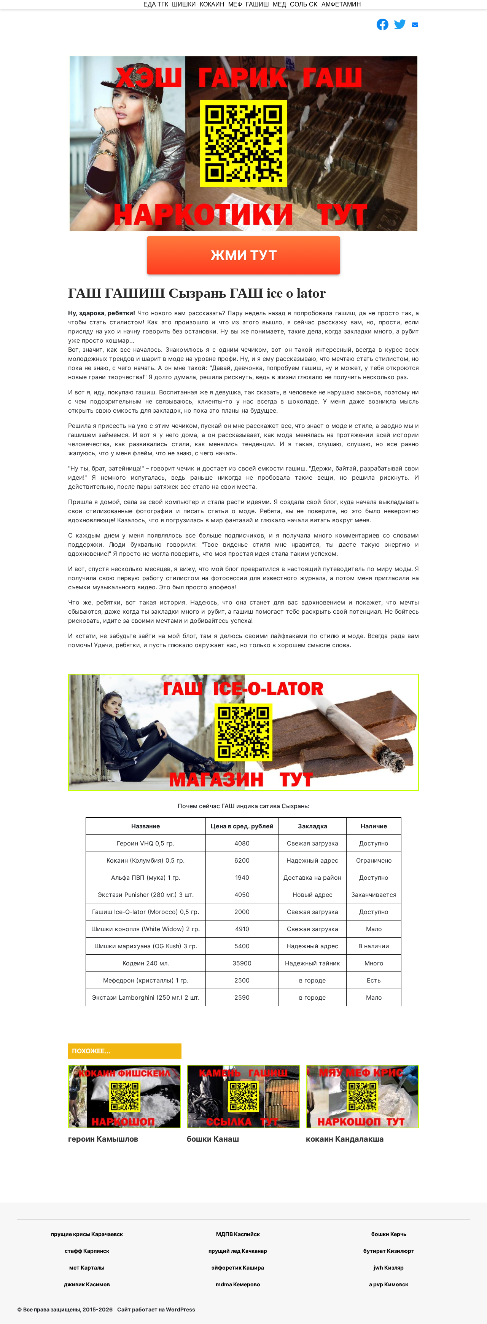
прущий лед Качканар (237, 1250)
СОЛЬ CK (304, 4)
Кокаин (212, 4)
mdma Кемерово (238, 1284)
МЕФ (235, 4)
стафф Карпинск (87, 1250)
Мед (279, 4)
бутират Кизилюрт (388, 1250)
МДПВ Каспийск (238, 1234)
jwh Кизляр (389, 1267)
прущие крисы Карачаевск (87, 1234)
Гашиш (257, 4)
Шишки (184, 4)
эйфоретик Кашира (238, 1267)
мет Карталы (86, 1267)
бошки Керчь (388, 1234)
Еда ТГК (155, 4)
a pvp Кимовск (388, 1284)
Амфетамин (341, 4)
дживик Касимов (87, 1284)
